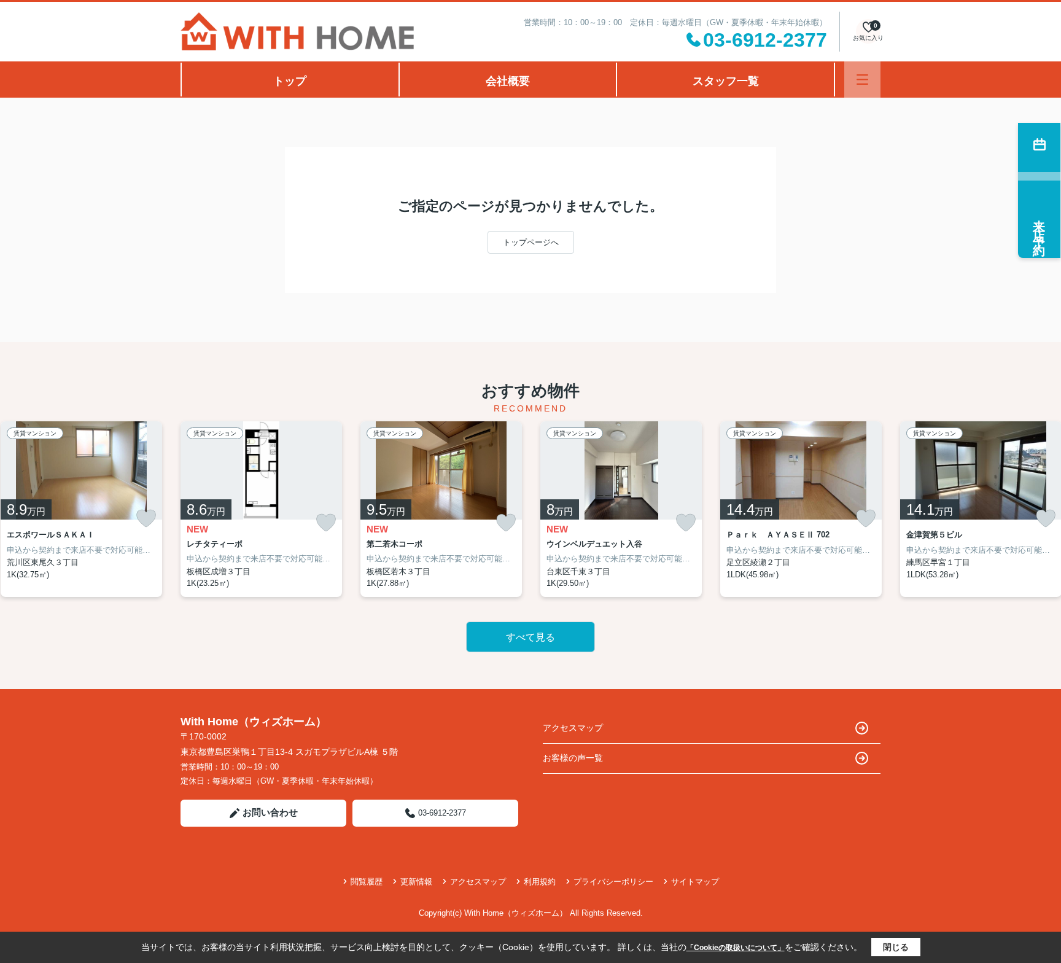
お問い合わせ (270, 812)
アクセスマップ (573, 728)
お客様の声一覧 (573, 758)
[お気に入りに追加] (146, 518)
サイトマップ (695, 881)
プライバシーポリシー (613, 881)
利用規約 (540, 881)
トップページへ (531, 242)
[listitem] (261, 509)
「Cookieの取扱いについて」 (735, 947)
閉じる (896, 947)
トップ (289, 81)
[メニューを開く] (862, 80)
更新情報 (416, 881)
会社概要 (508, 81)
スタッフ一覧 (726, 81)
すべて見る (530, 637)
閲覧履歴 (367, 881)
